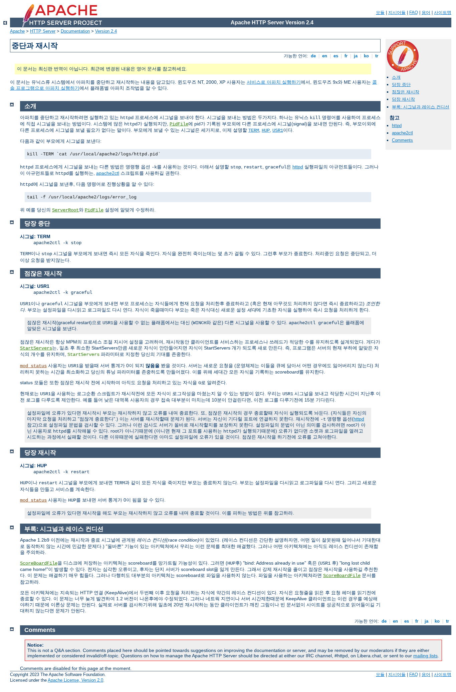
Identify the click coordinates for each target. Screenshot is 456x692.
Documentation (75, 31)
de (313, 55)
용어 (426, 12)
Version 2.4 (106, 31)
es (335, 55)
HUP (266, 130)
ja (356, 55)
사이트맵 (442, 12)
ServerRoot (65, 210)
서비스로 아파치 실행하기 (274, 82)
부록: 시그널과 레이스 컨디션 (420, 106)
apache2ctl (402, 132)
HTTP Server (42, 31)
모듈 (380, 12)
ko (366, 55)
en (324, 55)
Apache (17, 31)
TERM (253, 130)
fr (346, 55)
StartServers (36, 348)
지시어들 (397, 12)
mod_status (33, 366)
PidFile (179, 124)
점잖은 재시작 (405, 91)
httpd (397, 125)
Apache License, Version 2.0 (75, 680)
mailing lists (425, 655)
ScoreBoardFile (38, 563)
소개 (396, 77)
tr (377, 55)
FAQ (413, 12)
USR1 (277, 130)
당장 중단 (401, 84)
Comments (402, 140)
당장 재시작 (403, 99)
